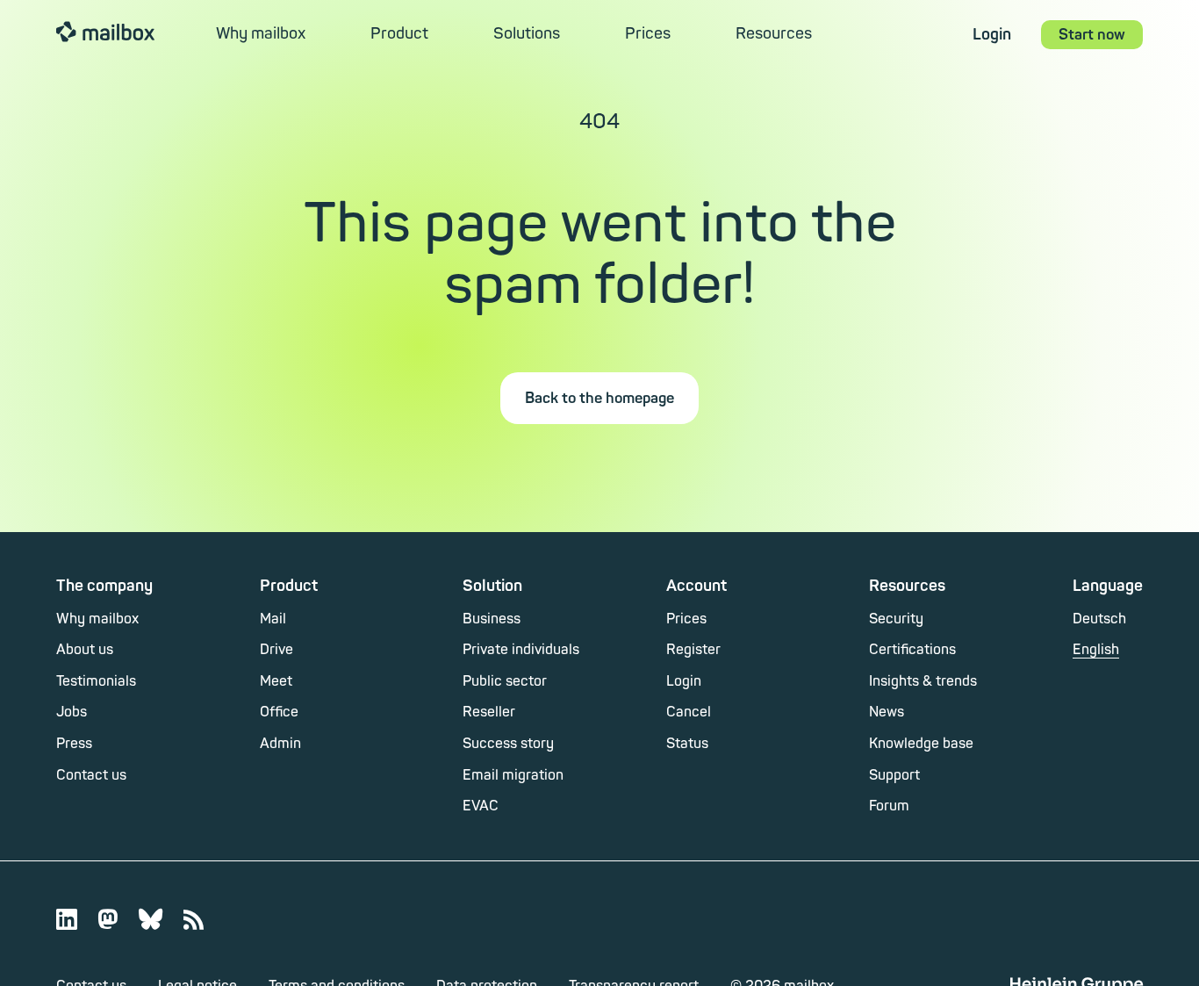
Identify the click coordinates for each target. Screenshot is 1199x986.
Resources (774, 34)
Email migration (513, 775)
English (1096, 650)
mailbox (105, 30)
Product (399, 34)
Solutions (526, 34)
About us (84, 650)
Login (992, 35)
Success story (508, 743)
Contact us (91, 775)
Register (693, 650)
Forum (889, 806)
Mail (273, 619)
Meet (276, 681)
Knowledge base (921, 743)
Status (687, 743)
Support (894, 775)
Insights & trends (923, 681)
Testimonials (96, 681)
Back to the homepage (599, 398)
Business (492, 619)
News (886, 712)
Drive (276, 650)
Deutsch (1099, 619)
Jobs (71, 712)
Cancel (688, 712)
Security (896, 619)
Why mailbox (260, 34)
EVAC (481, 806)
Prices (648, 34)
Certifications (912, 650)
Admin (280, 743)
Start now (1092, 34)
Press (74, 743)
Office (279, 712)
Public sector (505, 681)
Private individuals (521, 650)
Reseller (489, 712)
